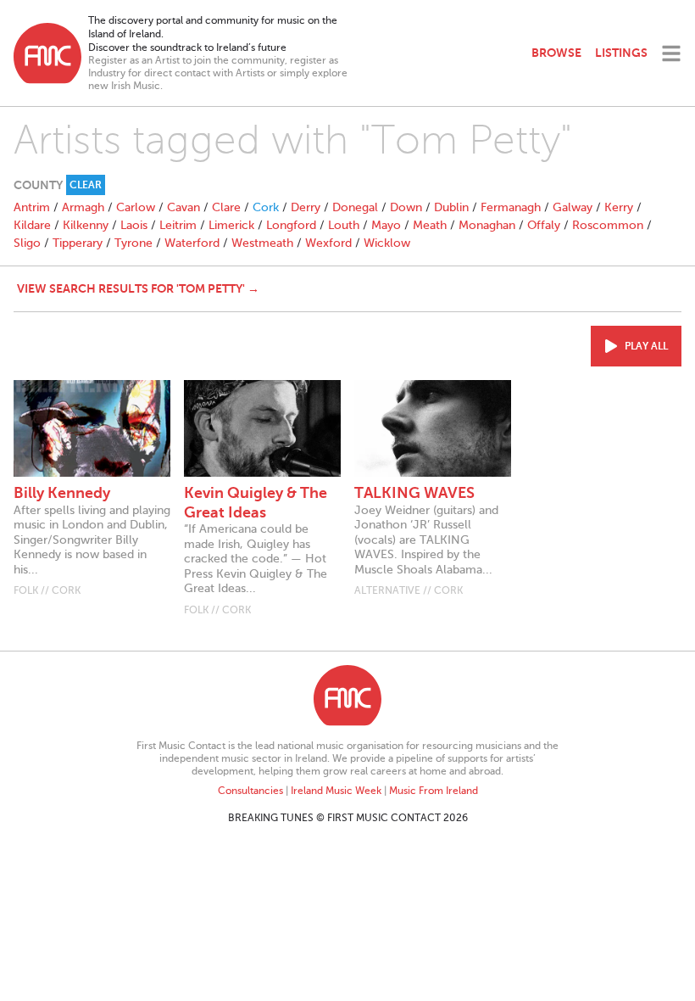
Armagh (83, 207)
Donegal (355, 207)
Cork (266, 207)
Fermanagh (511, 207)
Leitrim (178, 225)
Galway (572, 207)
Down (406, 207)
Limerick (231, 225)
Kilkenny (85, 225)
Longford (291, 225)
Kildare (32, 225)
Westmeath (262, 243)
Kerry (618, 207)
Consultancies (250, 791)
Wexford (328, 243)
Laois (133, 225)
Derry (305, 207)
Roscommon (607, 225)
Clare (226, 207)
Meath (430, 225)
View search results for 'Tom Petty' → (138, 288)
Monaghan (487, 225)
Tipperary (78, 243)
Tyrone (133, 243)
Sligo (27, 243)
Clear (86, 185)
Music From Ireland (433, 791)
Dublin (451, 207)
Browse (556, 52)
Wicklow (387, 243)
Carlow (135, 207)
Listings (621, 52)
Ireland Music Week (336, 791)
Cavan (183, 207)
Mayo (386, 225)
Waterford (192, 243)
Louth (343, 225)
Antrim (32, 207)
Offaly (543, 225)
